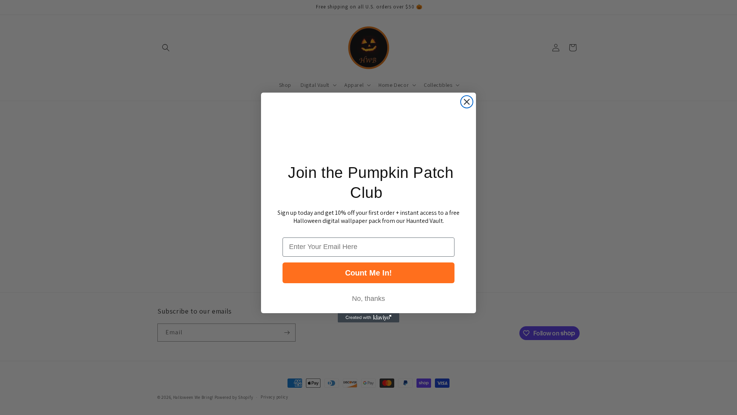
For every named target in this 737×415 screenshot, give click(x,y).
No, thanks (368, 298)
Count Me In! (368, 273)
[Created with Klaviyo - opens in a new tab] (368, 317)
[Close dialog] (467, 102)
